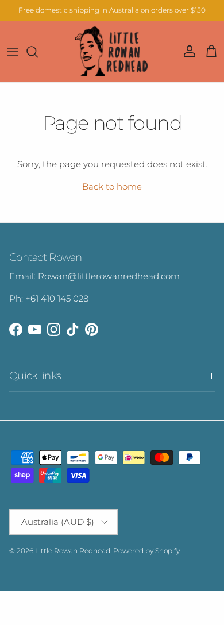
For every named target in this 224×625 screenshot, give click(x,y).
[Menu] (12, 51)
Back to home (112, 186)
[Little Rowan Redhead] (112, 51)
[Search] (38, 51)
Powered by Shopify (146, 550)
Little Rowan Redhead (72, 550)
